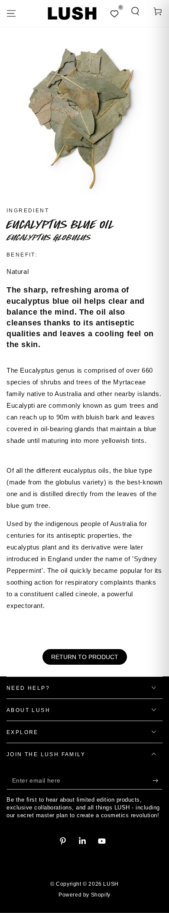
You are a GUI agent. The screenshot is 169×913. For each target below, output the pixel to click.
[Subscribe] (157, 780)
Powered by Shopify (84, 895)
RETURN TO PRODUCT (84, 656)
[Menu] (11, 13)
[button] (135, 11)
